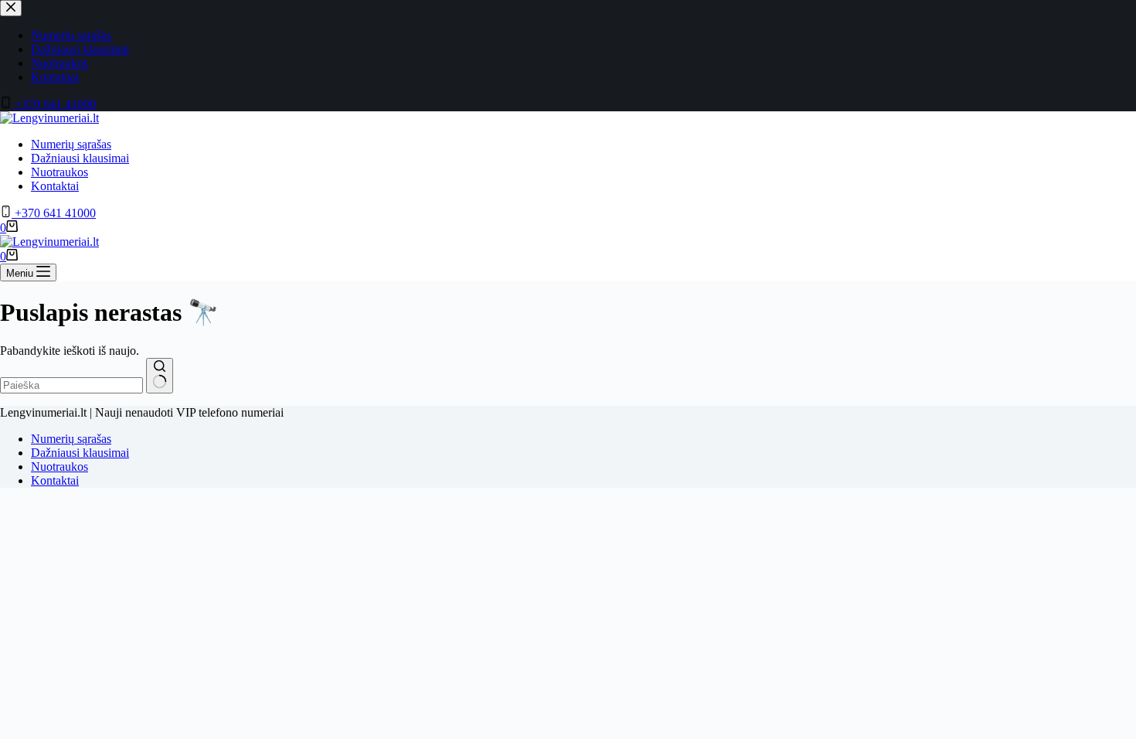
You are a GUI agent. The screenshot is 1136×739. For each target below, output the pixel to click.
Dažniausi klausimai (80, 158)
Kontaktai (55, 185)
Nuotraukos (59, 172)
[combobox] (71, 385)
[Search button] (159, 375)
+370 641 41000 (54, 213)
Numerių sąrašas (71, 144)
